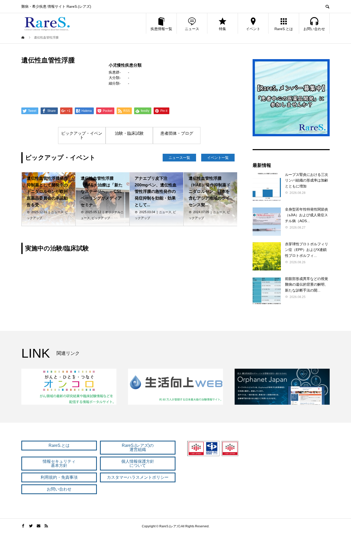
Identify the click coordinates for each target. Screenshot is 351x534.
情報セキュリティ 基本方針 (59, 463)
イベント (253, 29)
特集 (222, 29)
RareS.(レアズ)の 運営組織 (138, 447)
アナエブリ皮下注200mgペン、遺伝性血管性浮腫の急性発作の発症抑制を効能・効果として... (156, 191)
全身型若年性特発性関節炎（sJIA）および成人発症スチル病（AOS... (306, 215)
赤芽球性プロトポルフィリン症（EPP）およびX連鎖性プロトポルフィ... (306, 250)
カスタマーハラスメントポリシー (138, 477)
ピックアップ (100, 218)
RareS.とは (283, 29)
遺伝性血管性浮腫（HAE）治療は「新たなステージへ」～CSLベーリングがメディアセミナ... (102, 191)
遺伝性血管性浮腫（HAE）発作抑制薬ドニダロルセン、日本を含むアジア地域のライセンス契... (209, 191)
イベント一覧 (218, 158)
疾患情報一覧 (161, 29)
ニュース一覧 (179, 158)
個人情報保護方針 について (137, 463)
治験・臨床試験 (129, 133)
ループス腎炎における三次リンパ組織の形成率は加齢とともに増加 (306, 180)
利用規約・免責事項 (59, 477)
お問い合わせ (314, 29)
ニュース (192, 29)
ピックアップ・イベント (81, 135)
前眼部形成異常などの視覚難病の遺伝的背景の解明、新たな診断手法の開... (306, 284)
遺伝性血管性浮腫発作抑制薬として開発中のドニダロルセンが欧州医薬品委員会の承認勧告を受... (47, 191)
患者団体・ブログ (176, 133)
